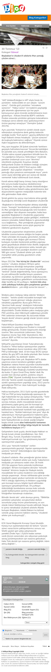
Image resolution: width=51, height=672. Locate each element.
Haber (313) (9, 604)
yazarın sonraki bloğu (36, 549)
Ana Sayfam (11, 26)
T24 (10, 377)
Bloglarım (38, 26)
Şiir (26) (7, 612)
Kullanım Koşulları (27, 646)
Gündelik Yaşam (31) (30, 610)
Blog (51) (7, 610)
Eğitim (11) (26, 617)
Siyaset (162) (9, 607)
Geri (43, 48)
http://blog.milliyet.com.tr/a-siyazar (17, 42)
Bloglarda (8, 630)
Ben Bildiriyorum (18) (12, 617)
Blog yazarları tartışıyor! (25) (27, 613)
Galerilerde (33, 630)
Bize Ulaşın (15, 646)
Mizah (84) (26, 607)
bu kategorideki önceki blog (15, 556)
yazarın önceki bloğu (14, 549)
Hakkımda (25, 26)
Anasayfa (5, 646)
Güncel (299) (27, 604)
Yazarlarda (20, 630)
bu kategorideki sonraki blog (34, 556)
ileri (47, 48)
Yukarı (45, 646)
